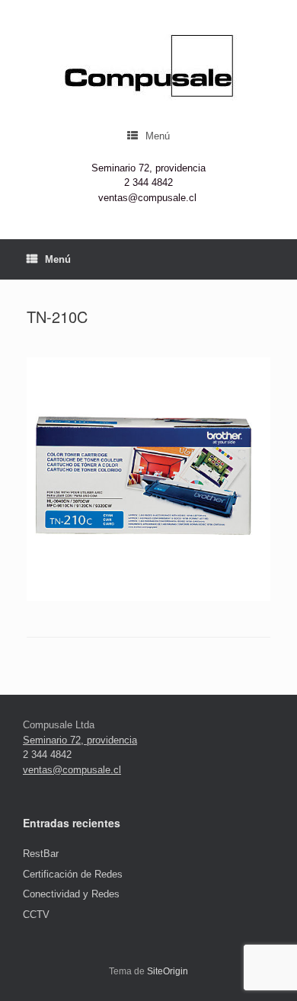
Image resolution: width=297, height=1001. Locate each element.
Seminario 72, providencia (148, 168)
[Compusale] (148, 67)
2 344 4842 (148, 182)
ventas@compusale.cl (147, 197)
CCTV (36, 914)
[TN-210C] (148, 597)
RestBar (41, 853)
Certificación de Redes (73, 874)
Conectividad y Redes (71, 894)
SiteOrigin (167, 971)
